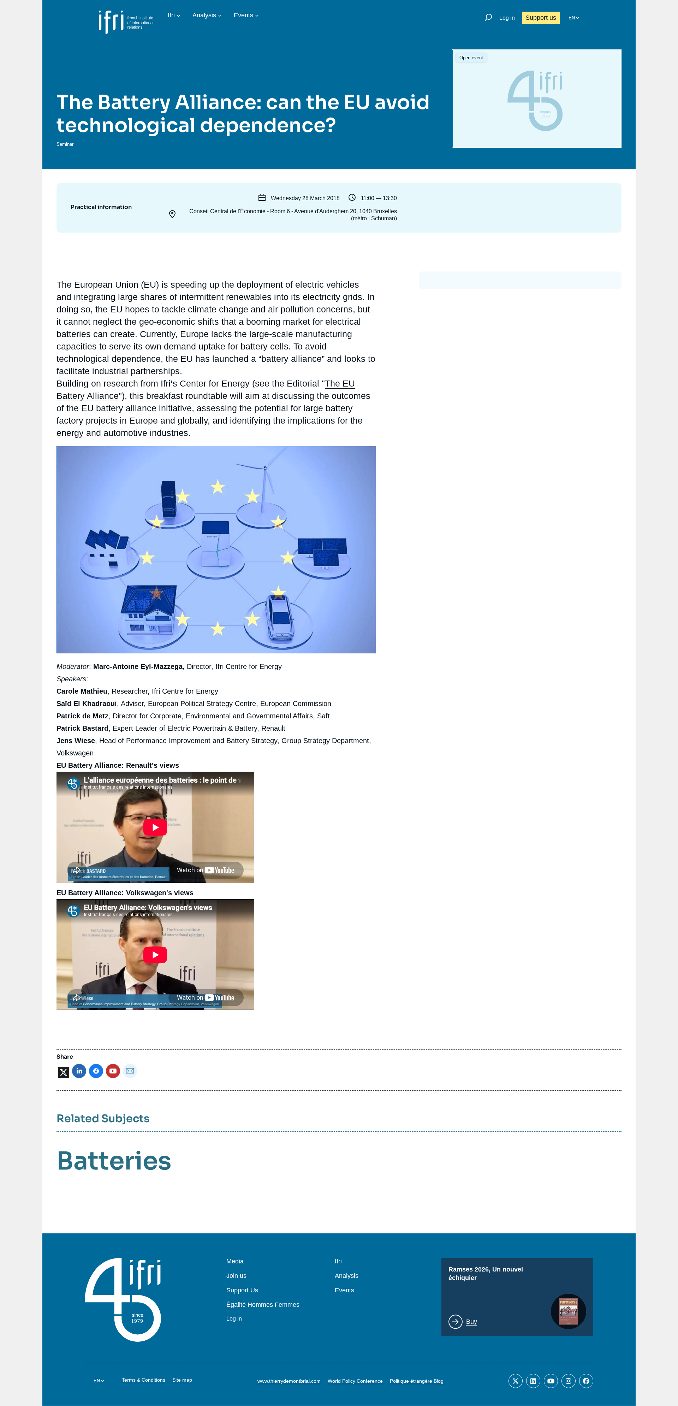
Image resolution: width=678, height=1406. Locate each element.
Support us (540, 17)
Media (235, 1261)
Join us (236, 1276)
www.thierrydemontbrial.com (289, 1381)
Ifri (171, 15)
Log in (507, 18)
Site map (182, 1380)
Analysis (204, 15)
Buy (471, 1321)
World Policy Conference (355, 1381)
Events (243, 15)
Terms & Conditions (143, 1380)
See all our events (98, 78)
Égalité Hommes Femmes (262, 1305)
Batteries (113, 1161)
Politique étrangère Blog (417, 1381)
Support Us (242, 1290)
